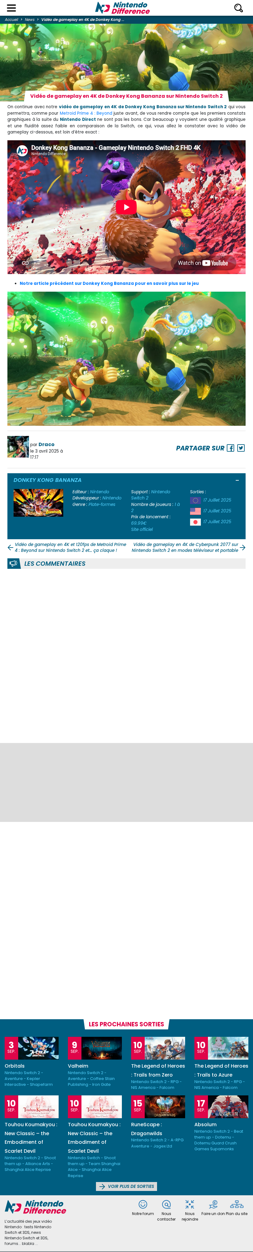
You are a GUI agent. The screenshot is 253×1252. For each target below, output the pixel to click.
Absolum (205, 1124)
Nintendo (99, 492)
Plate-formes (102, 504)
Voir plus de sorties (130, 1186)
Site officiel (142, 529)
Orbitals (15, 1065)
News (30, 19)
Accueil (11, 19)
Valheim (78, 1065)
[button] (237, 481)
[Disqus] (126, 655)
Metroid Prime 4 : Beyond (86, 113)
